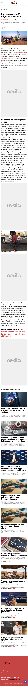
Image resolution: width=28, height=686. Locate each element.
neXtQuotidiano (5, 19)
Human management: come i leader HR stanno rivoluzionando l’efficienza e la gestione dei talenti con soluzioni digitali (14, 439)
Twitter (15, 251)
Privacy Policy (15, 677)
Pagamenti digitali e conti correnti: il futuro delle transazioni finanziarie (11, 497)
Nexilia (3, 418)
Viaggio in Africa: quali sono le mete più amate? (13, 582)
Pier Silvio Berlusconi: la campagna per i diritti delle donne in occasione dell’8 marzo (14, 468)
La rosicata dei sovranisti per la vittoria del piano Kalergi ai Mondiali (13, 332)
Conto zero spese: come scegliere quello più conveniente (14, 554)
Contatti (9, 677)
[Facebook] (1, 671)
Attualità (4, 9)
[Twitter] (6, 671)
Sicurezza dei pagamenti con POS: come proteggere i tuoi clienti (12, 526)
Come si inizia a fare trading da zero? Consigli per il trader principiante (13, 610)
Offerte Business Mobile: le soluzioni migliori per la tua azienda (12, 639)
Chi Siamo (3, 677)
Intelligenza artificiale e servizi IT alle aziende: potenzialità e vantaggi (13, 410)
